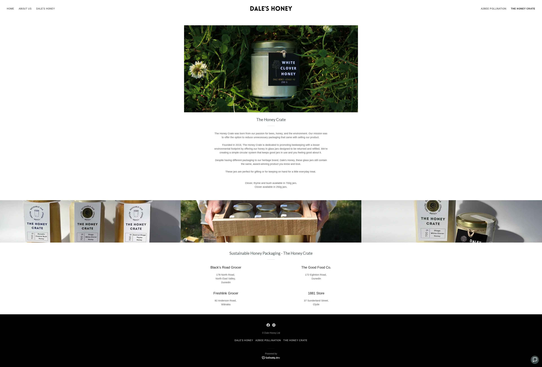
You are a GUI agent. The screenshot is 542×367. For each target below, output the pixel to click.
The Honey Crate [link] (523, 8)
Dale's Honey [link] (45, 8)
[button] (535, 360)
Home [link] (10, 8)
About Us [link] (25, 8)
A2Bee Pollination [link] (493, 8)
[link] (271, 8)
